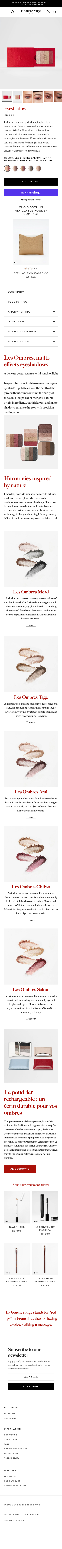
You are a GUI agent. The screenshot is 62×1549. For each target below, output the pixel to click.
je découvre (20, 1169)
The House (10, 1476)
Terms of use (31, 1514)
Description (16, 292)
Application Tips (19, 312)
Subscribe (31, 1387)
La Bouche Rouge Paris (27, 1505)
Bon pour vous (18, 342)
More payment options (31, 200)
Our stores (10, 1440)
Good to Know (17, 302)
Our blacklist (12, 1481)
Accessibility (11, 1458)
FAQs (6, 1444)
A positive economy (15, 1486)
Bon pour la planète (22, 332)
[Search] (14, 11)
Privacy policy (12, 1453)
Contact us (10, 1435)
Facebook (9, 1414)
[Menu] (6, 11)
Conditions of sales (15, 1449)
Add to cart (31, 182)
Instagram (10, 1418)
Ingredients (16, 322)
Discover (31, 625)
